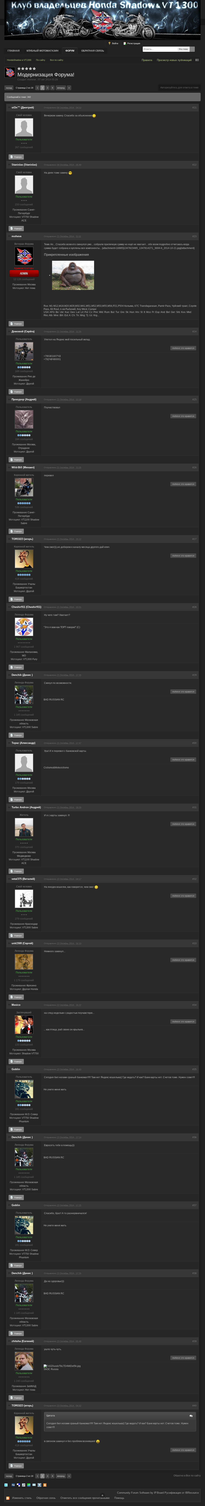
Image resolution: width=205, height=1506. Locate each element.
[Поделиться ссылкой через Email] (34, 1484)
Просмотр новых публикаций (174, 60)
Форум (69, 50)
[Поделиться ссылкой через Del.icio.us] (18, 1484)
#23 (194, 236)
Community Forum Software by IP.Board (140, 1492)
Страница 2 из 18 (24, 88)
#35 (194, 1069)
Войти (115, 43)
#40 (194, 1405)
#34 (194, 1005)
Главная (14, 50)
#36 (194, 1137)
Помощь (119, 1497)
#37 (194, 1205)
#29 (194, 675)
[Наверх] (102, 1495)
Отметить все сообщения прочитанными (85, 1497)
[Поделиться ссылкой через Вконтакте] (39, 1484)
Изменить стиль (22, 1497)
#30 (194, 743)
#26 (194, 467)
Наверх (18, 157)
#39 (194, 1341)
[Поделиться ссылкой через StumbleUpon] (28, 1484)
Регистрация (133, 43)
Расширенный (198, 49)
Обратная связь (92, 50)
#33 (194, 943)
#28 (194, 607)
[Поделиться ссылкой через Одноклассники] (44, 1484)
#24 (194, 331)
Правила (147, 60)
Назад (9, 88)
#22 (194, 164)
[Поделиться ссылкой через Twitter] (6, 1484)
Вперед (60, 88)
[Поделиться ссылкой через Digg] (13, 1484)
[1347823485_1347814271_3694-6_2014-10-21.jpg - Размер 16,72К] (73, 275)
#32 (194, 879)
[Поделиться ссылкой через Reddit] (23, 1484)
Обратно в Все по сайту (187, 1475)
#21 (194, 107)
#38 (194, 1273)
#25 (194, 399)
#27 (194, 539)
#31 (194, 807)
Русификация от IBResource (181, 1492)
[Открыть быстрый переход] (197, 60)
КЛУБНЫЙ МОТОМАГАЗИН (42, 50)
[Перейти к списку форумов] (102, 19)
